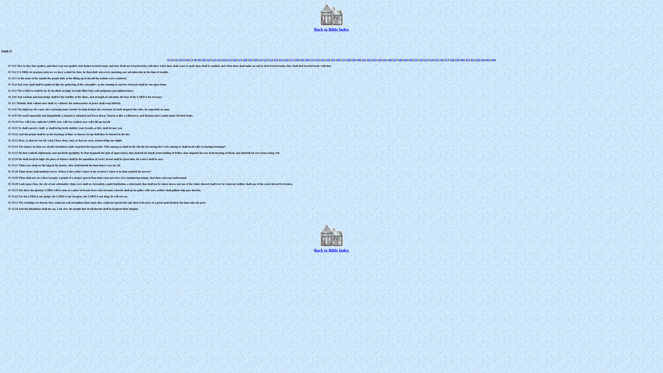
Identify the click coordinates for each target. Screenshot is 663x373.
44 (379, 60)
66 (493, 60)
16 (234, 60)
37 (343, 60)
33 (322, 60)
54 (431, 60)
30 (307, 60)
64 (483, 60)
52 (421, 60)
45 (384, 60)
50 (410, 60)
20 (255, 60)
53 (426, 60)
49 (405, 60)
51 (416, 60)
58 (452, 60)
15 (229, 60)
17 (239, 60)
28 (296, 60)
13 (219, 60)
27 (291, 60)
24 (276, 60)
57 (447, 60)
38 (348, 60)
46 (390, 60)
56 (441, 60)
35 (333, 60)
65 (488, 60)
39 (353, 60)
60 (462, 60)
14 (224, 60)
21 (260, 60)
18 (245, 60)
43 (374, 60)
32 (317, 60)
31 (312, 60)
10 (203, 60)
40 (359, 60)
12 (214, 60)
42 (369, 60)
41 (364, 60)
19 (250, 60)
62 (473, 60)
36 (338, 60)
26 (286, 60)
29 (302, 60)
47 (395, 60)
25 (281, 60)
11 (209, 60)
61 (467, 60)
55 (436, 60)
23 (271, 60)
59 (457, 60)
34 (327, 60)
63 (478, 60)
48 (400, 60)
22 (265, 60)
